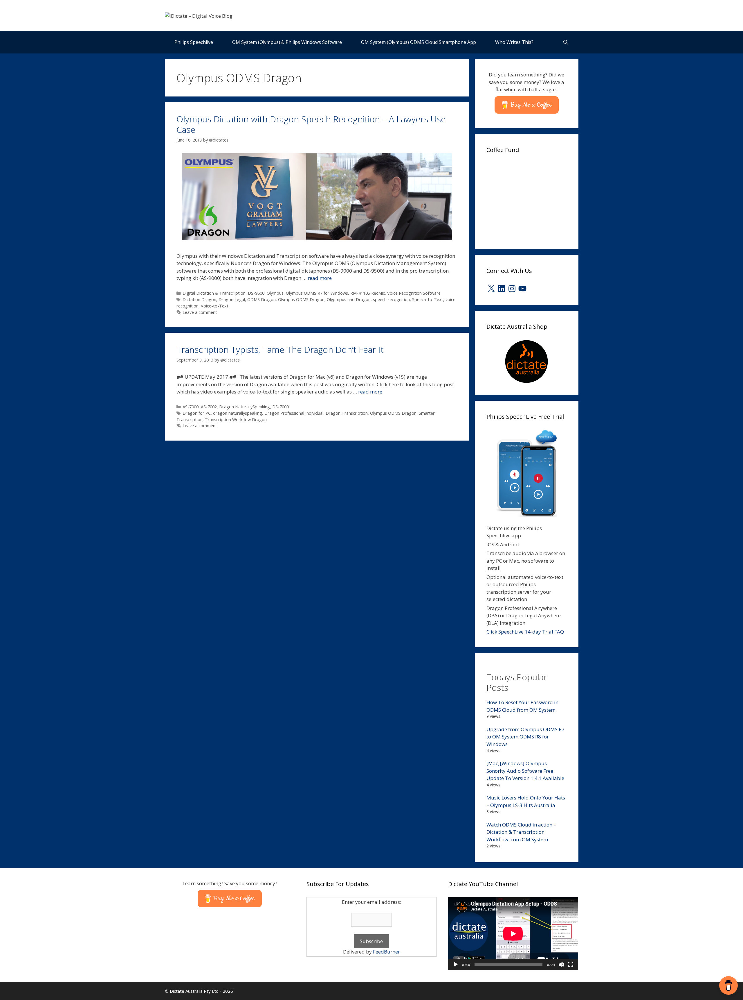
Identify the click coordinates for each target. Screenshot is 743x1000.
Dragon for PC (197, 413)
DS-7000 (280, 406)
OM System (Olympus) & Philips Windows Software (287, 42)
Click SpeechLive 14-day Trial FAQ (525, 631)
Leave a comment (200, 312)
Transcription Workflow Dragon (236, 419)
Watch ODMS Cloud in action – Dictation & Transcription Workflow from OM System (521, 832)
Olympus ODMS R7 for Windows (317, 293)
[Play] (456, 964)
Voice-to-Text (214, 306)
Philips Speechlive (193, 42)
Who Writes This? (514, 42)
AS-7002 (209, 406)
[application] (513, 933)
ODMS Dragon (261, 299)
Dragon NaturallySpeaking (244, 406)
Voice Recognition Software (414, 293)
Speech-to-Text (427, 299)
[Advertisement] (530, 199)
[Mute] (561, 964)
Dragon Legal (232, 299)
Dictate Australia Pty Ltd (194, 991)
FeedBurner (386, 951)
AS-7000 (191, 406)
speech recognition (391, 299)
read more (320, 278)
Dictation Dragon (199, 299)
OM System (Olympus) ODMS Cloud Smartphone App (418, 42)
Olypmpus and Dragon (349, 299)
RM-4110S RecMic (367, 293)
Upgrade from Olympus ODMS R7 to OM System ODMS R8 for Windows (525, 736)
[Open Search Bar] (565, 42)
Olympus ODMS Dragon (301, 299)
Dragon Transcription (347, 413)
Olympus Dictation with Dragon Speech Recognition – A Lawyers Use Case (311, 124)
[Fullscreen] (571, 964)
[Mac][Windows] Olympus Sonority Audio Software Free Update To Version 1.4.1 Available (525, 770)
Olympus (275, 293)
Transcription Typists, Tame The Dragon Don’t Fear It (280, 349)
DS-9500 (256, 293)
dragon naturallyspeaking (237, 413)
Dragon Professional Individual (293, 413)
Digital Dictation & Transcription (214, 293)
